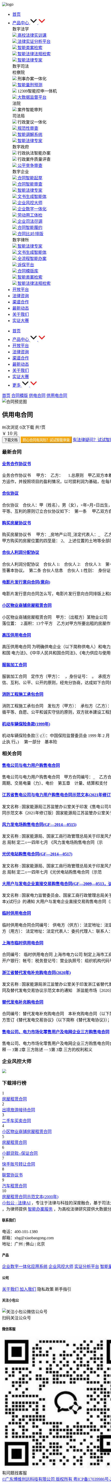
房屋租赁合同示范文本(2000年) (30, 1197)
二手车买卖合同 (16, 1121)
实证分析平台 (86, 1266)
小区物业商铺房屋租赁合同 (27, 605)
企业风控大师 (61, 1266)
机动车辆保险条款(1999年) (26, 724)
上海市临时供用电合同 (22, 943)
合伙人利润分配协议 (20, 552)
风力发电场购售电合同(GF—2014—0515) (39, 824)
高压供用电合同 (16, 635)
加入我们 (28, 1289)
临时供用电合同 (16, 913)
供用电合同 (56, 395)
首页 (6, 395)
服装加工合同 (14, 665)
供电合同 (37, 395)
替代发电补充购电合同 (22, 1002)
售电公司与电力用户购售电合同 (31, 765)
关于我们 (10, 1289)
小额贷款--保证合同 (20, 1153)
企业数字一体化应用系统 (24, 1266)
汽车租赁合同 (14, 1186)
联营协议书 (12, 1175)
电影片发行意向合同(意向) (26, 582)
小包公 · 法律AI (16, 1203)
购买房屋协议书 (16, 523)
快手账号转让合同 (18, 1164)
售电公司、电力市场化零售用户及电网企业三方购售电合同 (55, 1032)
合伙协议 (10, 493)
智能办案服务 (40, 1209)
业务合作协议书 (16, 464)
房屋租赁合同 (14, 1099)
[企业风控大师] (4, 1071)
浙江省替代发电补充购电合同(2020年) (36, 972)
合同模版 (19, 395)
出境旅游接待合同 (18, 1110)
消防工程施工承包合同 (22, 694)
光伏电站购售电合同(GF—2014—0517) (37, 854)
